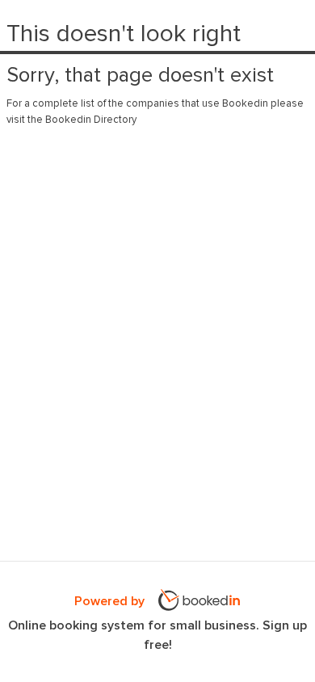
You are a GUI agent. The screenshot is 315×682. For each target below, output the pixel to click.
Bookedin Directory (90, 120)
